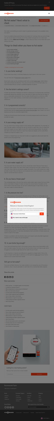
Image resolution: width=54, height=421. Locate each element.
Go (41, 214)
